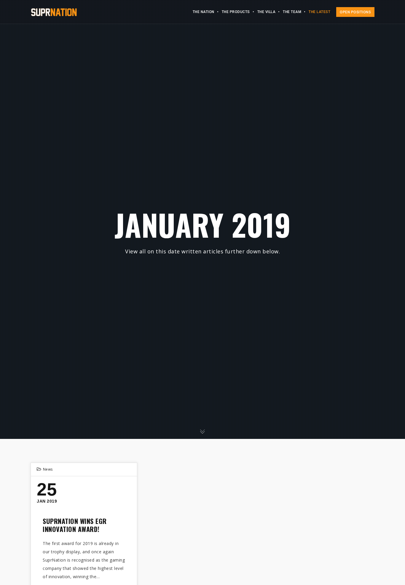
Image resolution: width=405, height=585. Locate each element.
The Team (292, 12)
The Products (236, 12)
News (48, 469)
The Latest (319, 12)
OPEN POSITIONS (355, 12)
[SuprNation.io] (54, 12)
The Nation (203, 12)
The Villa (266, 12)
